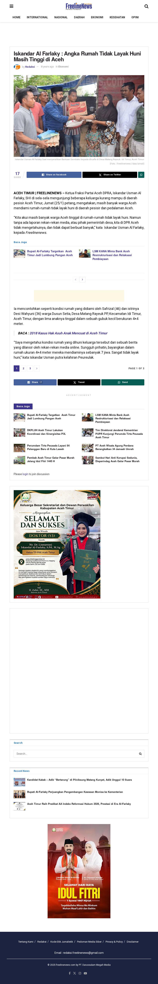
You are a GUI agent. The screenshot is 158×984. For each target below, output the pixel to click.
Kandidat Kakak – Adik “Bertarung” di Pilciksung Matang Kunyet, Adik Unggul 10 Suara (79, 779)
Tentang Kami (25, 941)
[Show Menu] (11, 6)
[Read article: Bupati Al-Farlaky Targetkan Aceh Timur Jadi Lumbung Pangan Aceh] (19, 253)
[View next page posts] (82, 279)
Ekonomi (63, 66)
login (25, 474)
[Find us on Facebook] (70, 973)
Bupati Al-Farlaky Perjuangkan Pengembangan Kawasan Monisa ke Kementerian (75, 792)
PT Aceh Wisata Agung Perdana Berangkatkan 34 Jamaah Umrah (114, 447)
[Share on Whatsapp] (141, 175)
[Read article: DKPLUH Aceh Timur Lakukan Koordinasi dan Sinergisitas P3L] (19, 432)
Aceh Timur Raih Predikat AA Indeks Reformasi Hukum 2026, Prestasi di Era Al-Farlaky (79, 804)
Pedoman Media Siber (89, 941)
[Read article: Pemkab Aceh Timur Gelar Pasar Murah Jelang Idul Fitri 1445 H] (19, 460)
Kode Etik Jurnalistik (61, 941)
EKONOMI (97, 17)
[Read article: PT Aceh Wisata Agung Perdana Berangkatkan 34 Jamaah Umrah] (87, 448)
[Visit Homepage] (79, 6)
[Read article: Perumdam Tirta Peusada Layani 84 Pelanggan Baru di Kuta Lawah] (19, 448)
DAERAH (79, 17)
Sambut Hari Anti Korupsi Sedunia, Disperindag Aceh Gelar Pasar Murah (117, 459)
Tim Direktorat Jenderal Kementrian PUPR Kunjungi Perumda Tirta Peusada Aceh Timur (119, 433)
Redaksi (30, 66)
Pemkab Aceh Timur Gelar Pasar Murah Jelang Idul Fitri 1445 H (50, 459)
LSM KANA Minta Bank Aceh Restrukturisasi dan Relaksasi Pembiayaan (112, 255)
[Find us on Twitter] (74, 973)
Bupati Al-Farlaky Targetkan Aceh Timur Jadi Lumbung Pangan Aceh (50, 253)
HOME (16, 17)
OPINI (135, 17)
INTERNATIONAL (37, 17)
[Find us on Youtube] (85, 973)
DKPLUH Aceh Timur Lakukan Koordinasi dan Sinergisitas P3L (46, 431)
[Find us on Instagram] (80, 973)
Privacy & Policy (114, 941)
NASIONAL (61, 17)
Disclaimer (133, 941)
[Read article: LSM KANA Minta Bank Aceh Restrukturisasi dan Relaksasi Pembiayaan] (85, 253)
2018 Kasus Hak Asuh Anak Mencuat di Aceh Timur (68, 333)
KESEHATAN (117, 17)
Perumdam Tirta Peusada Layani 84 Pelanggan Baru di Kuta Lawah (48, 447)
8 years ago (47, 66)
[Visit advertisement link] (79, 871)
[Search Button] (146, 6)
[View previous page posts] (75, 279)
